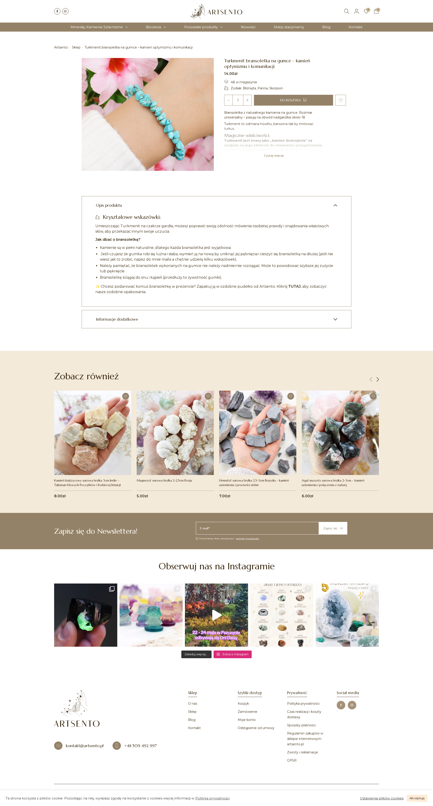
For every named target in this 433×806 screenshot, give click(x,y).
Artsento (61, 47)
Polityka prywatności (303, 704)
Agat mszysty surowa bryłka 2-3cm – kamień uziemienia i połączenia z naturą (333, 482)
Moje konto (247, 720)
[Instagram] (65, 11)
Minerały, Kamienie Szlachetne (97, 27)
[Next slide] (378, 379)
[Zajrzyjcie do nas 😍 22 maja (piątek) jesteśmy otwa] (216, 615)
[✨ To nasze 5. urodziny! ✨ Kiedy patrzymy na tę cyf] (347, 615)
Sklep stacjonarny (289, 27)
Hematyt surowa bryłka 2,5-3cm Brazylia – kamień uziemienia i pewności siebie (254, 482)
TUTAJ (294, 286)
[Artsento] (216, 11)
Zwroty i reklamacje (302, 752)
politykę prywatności (247, 538)
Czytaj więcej (274, 155)
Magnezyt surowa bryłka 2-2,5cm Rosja (164, 480)
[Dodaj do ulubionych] (340, 100)
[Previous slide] (371, 379)
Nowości (248, 27)
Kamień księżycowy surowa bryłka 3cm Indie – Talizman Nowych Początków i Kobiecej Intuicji (87, 482)
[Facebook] (57, 11)
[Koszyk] (376, 11)
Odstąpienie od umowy (256, 728)
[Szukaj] (346, 11)
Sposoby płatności (301, 725)
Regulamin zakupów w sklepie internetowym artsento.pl (305, 738)
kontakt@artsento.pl (85, 745)
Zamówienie (247, 712)
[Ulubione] (366, 11)
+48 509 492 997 (140, 745)
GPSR (292, 760)
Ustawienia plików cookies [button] (381, 798)
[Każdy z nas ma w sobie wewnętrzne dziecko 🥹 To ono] (151, 615)
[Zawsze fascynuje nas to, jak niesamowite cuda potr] (85, 615)
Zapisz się (330, 528)
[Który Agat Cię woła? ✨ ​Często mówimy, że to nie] (281, 615)
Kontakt (355, 27)
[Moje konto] (356, 11)
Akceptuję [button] (417, 798)
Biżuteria (153, 27)
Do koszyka (290, 100)
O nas (192, 704)
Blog (326, 27)
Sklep (76, 47)
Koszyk (243, 704)
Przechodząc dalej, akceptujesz (229, 538)
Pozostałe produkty (201, 27)
